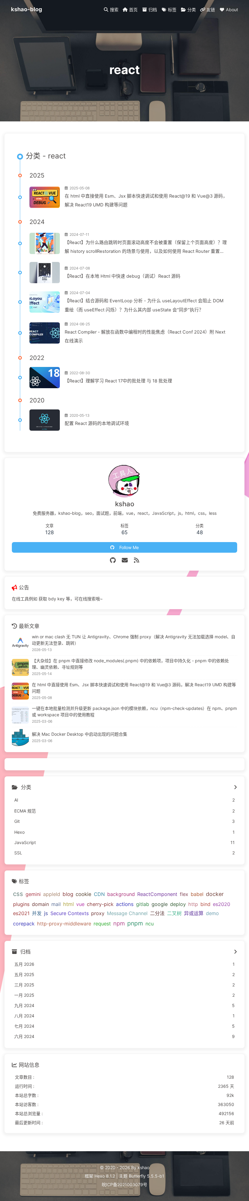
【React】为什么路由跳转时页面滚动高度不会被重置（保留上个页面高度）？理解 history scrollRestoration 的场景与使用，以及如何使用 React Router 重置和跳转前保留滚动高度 (146, 248)
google (160, 904)
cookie (83, 894)
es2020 (221, 904)
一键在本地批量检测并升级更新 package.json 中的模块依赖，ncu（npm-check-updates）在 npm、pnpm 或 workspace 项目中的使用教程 (134, 711)
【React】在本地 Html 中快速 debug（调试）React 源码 (122, 276)
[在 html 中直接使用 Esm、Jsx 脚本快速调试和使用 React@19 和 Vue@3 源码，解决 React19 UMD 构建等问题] (44, 197)
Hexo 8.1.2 (104, 1176)
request (102, 924)
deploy (178, 904)
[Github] (113, 560)
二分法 (157, 913)
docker (215, 894)
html (68, 904)
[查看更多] (235, 787)
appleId (51, 894)
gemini (33, 894)
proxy (97, 913)
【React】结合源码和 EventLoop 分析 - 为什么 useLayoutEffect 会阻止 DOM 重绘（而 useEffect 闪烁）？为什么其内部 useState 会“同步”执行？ (144, 305)
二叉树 (174, 913)
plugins (21, 904)
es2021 (21, 913)
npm (119, 923)
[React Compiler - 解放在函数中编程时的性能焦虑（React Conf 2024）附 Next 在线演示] (44, 333)
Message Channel (127, 913)
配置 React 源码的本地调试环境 (97, 423)
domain (40, 904)
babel (197, 894)
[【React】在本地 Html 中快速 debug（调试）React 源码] (44, 272)
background (121, 894)
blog (68, 894)
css (18, 893)
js (46, 913)
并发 (37, 913)
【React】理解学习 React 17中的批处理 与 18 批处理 (118, 381)
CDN (99, 894)
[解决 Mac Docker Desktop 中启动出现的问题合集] (20, 737)
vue (80, 904)
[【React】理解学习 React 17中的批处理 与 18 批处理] (44, 377)
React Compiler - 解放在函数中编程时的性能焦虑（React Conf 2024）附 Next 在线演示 (145, 336)
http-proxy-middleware (64, 924)
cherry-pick (100, 904)
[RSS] (136, 560)
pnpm (135, 923)
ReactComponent (157, 894)
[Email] (125, 560)
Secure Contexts (69, 913)
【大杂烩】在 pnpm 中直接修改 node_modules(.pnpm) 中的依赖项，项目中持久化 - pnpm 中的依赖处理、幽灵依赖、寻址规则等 (130, 664)
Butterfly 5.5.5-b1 (146, 1176)
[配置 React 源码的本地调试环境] (44, 420)
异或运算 (193, 913)
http (193, 904)
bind (205, 904)
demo (212, 913)
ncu (149, 924)
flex (184, 894)
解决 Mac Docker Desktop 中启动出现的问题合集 (79, 734)
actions (125, 904)
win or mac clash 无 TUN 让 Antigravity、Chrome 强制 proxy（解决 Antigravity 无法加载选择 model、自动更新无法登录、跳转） (133, 640)
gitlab (142, 904)
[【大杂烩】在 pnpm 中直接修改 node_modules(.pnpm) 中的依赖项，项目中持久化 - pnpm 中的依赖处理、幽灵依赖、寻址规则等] (20, 667)
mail (56, 904)
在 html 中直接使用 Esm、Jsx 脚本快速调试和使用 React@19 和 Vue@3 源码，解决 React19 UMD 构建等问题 (146, 200)
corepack (24, 924)
